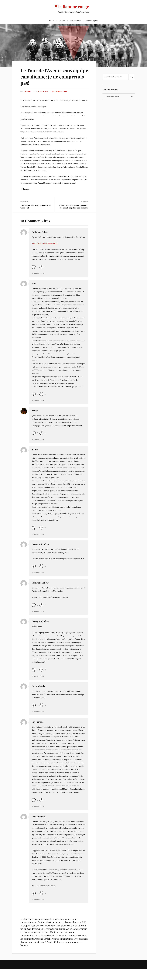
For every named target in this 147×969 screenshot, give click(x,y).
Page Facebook (75, 20)
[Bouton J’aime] (34, 267)
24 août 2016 (42, 91)
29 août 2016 (39, 899)
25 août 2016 (39, 534)
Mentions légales (92, 20)
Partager (26, 189)
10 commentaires (59, 91)
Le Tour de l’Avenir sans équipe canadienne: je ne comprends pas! (54, 76)
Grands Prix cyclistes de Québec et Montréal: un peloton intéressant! (73, 206)
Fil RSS (51, 20)
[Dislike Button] (41, 267)
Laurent (27, 91)
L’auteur (62, 20)
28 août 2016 (39, 806)
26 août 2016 (39, 711)
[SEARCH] (131, 77)
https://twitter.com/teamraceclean (44, 243)
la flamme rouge (73, 6)
